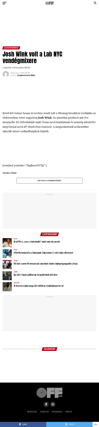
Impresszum (32, 411)
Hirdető (69, 411)
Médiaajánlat (57, 411)
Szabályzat (44, 411)
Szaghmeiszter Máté (26, 75)
